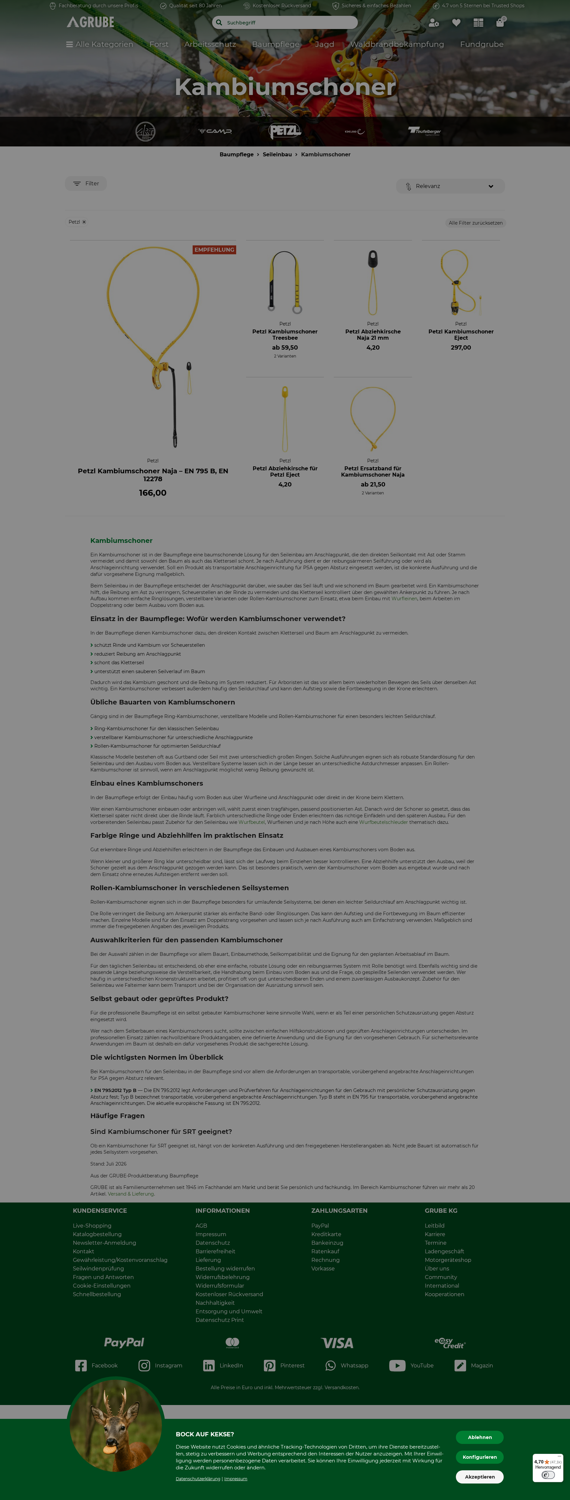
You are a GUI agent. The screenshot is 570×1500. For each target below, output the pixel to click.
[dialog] (285, 750)
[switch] (548, 1475)
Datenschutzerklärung (198, 1478)
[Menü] (559, 1458)
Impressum (235, 1478)
